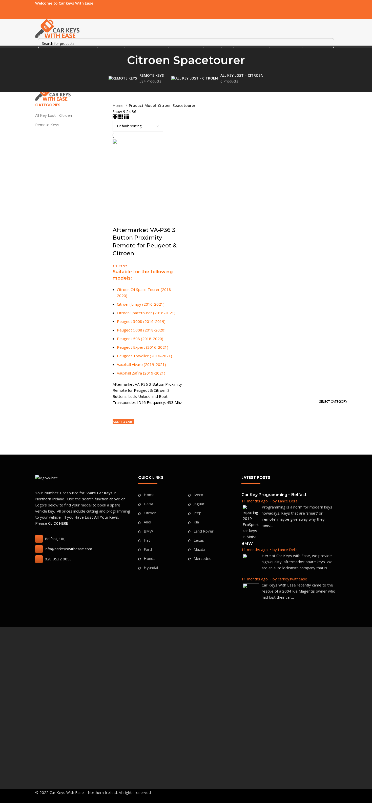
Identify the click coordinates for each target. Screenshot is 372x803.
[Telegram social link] (61, 9)
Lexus (199, 540)
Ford (148, 549)
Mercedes (202, 558)
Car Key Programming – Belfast (273, 494)
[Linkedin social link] (55, 9)
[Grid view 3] (121, 117)
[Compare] (119, 220)
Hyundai (151, 567)
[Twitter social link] (44, 9)
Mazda (199, 549)
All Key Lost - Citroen (53, 115)
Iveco (198, 494)
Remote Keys (47, 124)
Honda (149, 558)
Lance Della (288, 500)
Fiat (147, 540)
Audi (147, 521)
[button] (123, 421)
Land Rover (204, 531)
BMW (148, 531)
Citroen (150, 512)
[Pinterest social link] (50, 9)
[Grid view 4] (126, 117)
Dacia (148, 503)
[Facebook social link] (38, 9)
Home (119, 105)
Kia (196, 521)
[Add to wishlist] (119, 411)
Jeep (197, 512)
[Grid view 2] (115, 117)
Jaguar (199, 503)
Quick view (119, 430)
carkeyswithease (292, 578)
